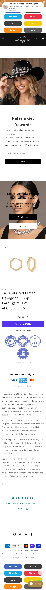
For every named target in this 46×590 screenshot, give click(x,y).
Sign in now (23, 217)
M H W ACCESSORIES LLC (22, 551)
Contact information (31, 558)
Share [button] (7, 484)
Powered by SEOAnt (23, 362)
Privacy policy (26, 554)
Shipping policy (16, 558)
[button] (13, 16)
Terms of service (38, 554)
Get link (23, 161)
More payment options (23, 330)
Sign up (23, 226)
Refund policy (14, 554)
